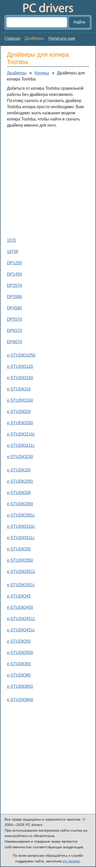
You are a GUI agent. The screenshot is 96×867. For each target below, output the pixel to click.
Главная (12, 38)
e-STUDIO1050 (21, 355)
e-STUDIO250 (20, 481)
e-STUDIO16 (19, 389)
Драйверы (17, 73)
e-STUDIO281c (21, 515)
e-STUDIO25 (19, 470)
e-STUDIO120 (20, 366)
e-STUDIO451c (21, 630)
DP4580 (14, 308)
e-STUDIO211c (21, 445)
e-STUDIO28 (19, 492)
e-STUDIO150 (20, 378)
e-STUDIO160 (20, 400)
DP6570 (14, 330)
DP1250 (14, 263)
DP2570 (14, 285)
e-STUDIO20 (19, 411)
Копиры (42, 73)
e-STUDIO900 (20, 700)
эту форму (71, 861)
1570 (11, 240)
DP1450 (14, 274)
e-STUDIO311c (21, 538)
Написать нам (61, 38)
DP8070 (14, 342)
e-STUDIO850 (20, 686)
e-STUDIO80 (19, 675)
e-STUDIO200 (20, 423)
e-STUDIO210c (21, 434)
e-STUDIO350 (20, 560)
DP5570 (14, 319)
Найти (79, 22)
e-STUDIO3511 (21, 571)
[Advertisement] (48, 182)
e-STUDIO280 (20, 504)
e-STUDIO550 (20, 652)
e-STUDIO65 (19, 664)
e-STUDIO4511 (21, 619)
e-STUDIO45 (19, 596)
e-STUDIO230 (20, 457)
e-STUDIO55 (19, 641)
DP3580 (14, 297)
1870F (13, 251)
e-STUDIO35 (19, 549)
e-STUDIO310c (21, 526)
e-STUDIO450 (20, 607)
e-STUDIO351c (21, 585)
